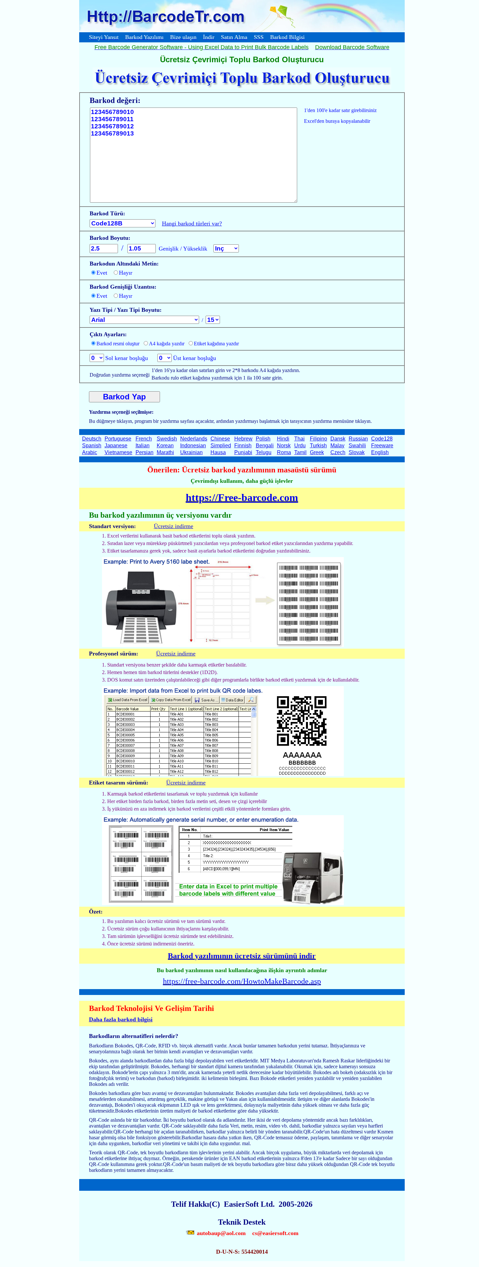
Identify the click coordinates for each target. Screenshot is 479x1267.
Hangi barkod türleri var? (192, 223)
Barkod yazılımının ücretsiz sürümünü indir (242, 956)
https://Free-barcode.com (242, 497)
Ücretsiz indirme (173, 526)
